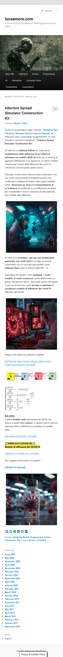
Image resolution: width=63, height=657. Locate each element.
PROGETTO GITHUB (15, 467)
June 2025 (10, 564)
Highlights (23, 73)
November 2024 (12, 568)
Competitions (28, 86)
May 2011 (9, 609)
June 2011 (10, 605)
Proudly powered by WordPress (31, 651)
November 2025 (12, 561)
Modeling (18, 537)
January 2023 (11, 585)
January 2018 (11, 595)
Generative (17, 80)
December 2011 (12, 602)
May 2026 (9, 557)
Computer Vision (33, 80)
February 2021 (12, 588)
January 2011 (11, 623)
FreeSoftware (11, 86)
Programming (49, 73)
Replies (41, 540)
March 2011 (10, 616)
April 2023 (10, 581)
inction (32, 540)
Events (35, 73)
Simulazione (10, 540)
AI (6, 80)
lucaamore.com (19, 18)
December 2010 (12, 626)
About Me (9, 73)
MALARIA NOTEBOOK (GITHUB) (21, 436)
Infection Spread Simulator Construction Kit (24, 112)
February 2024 (12, 571)
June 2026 (10, 554)
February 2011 (12, 619)
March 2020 (10, 592)
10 (55, 108)
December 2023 (12, 578)
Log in (8, 638)
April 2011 (10, 612)
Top (18, 540)
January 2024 (11, 574)
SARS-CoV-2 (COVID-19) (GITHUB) (22, 453)
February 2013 (12, 598)
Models (26, 537)
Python (47, 537)
